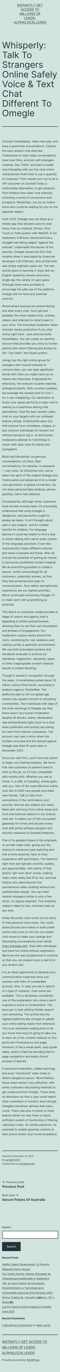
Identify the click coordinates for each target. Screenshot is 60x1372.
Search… (7, 1227)
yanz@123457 (12, 1159)
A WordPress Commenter (17, 1325)
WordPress (33, 1360)
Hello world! (43, 1325)
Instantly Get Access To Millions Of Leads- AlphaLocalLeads (30, 14)
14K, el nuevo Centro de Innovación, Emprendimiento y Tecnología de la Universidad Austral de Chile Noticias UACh (27, 1288)
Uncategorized (27, 1163)
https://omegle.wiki (14, 946)
